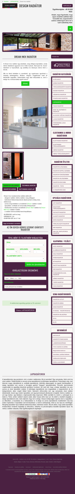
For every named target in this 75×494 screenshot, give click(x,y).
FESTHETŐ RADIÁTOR (59, 212)
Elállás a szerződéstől (59, 362)
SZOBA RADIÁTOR (58, 83)
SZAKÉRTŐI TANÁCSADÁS (60, 339)
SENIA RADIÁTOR (58, 307)
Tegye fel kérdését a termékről (11, 223)
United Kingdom (57, 462)
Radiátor (6, 1)
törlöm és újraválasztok (36, 264)
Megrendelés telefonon (59, 350)
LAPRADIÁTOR (14, 1)
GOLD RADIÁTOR (58, 254)
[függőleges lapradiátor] (37, 430)
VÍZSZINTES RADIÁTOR (59, 94)
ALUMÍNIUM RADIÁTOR (59, 250)
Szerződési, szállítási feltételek (61, 354)
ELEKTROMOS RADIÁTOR (60, 140)
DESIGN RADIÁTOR (58, 90)
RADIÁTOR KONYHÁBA (59, 182)
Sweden (51, 462)
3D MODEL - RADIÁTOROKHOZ (61, 310)
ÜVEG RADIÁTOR (58, 286)
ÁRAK (25, 83)
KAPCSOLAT (67, 6)
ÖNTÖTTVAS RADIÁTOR (59, 265)
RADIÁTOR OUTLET (58, 299)
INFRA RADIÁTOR (58, 220)
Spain (47, 462)
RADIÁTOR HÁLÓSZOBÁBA (60, 178)
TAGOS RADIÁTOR (58, 106)
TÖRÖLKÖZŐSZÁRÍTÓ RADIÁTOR (62, 87)
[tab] (11, 185)
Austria (15, 462)
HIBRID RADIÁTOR (58, 150)
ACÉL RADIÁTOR (57, 246)
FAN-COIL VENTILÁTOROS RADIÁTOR (60, 232)
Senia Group (48, 467)
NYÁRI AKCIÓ (57, 79)
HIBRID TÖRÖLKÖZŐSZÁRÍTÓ (61, 154)
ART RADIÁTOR (57, 203)
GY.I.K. (55, 318)
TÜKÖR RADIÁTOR (58, 282)
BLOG (54, 322)
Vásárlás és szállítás (19, 467)
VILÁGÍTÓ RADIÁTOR (59, 216)
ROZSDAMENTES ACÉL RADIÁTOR (59, 273)
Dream (30, 204)
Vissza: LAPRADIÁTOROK (25, 310)
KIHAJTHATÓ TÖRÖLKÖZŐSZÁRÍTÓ (59, 207)
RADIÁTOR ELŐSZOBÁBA (60, 167)
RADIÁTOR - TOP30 (58, 186)
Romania (43, 462)
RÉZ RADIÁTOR (57, 269)
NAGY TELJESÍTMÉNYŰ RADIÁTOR (59, 110)
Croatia (24, 462)
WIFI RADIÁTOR (57, 227)
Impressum (28, 467)
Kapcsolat (10, 467)
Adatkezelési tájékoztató (59, 358)
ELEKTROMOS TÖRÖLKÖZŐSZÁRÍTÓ (59, 145)
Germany (32, 462)
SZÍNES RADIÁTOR (58, 278)
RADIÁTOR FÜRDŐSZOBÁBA (61, 174)
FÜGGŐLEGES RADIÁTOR (60, 98)
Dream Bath (30, 208)
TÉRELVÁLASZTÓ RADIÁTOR (61, 224)
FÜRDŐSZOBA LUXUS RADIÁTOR (59, 123)
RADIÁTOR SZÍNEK (58, 303)
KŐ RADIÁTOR (57, 261)
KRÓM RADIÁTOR (58, 257)
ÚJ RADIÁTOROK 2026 (59, 190)
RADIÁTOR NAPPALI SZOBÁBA (61, 171)
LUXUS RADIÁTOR (58, 119)
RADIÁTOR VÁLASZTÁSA (60, 314)
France (27, 462)
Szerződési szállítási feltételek (60, 467)
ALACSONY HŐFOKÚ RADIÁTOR (62, 115)
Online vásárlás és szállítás (60, 347)
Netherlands (38, 462)
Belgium (20, 462)
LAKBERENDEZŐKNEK (59, 343)
